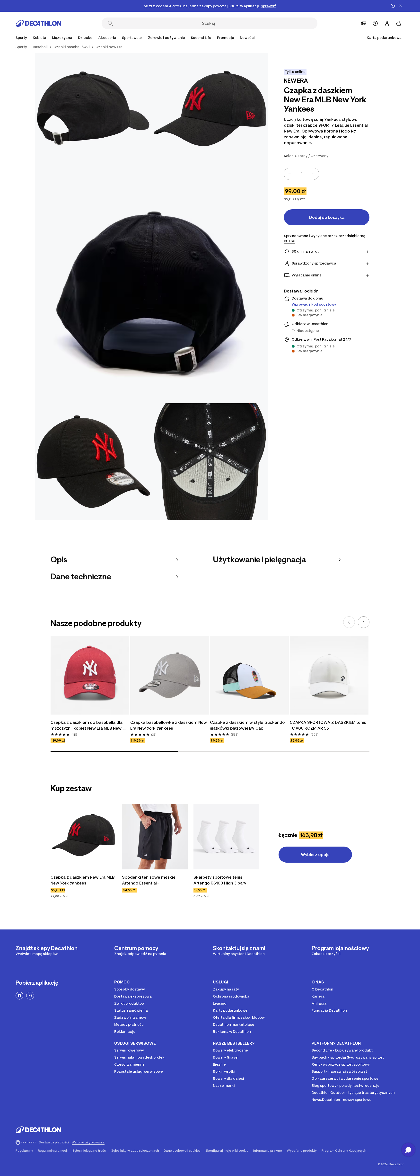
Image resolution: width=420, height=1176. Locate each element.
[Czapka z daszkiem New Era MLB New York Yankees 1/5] (210, 111)
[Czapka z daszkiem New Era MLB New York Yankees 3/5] (151, 286)
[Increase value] (313, 174)
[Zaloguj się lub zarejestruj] (387, 23)
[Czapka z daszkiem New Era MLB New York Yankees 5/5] (210, 461)
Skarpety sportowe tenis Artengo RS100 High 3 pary (219, 880)
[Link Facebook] (19, 995)
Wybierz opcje (315, 854)
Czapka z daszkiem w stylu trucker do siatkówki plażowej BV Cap (248, 725)
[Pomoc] (375, 23)
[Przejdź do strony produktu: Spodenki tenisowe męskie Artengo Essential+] (155, 836)
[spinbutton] (301, 174)
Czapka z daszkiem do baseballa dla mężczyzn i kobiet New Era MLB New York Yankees (87, 725)
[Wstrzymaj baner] (393, 6)
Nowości (247, 37)
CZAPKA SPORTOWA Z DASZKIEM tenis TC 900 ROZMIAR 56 (328, 725)
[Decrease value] (290, 174)
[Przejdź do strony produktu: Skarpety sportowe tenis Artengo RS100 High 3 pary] (226, 836)
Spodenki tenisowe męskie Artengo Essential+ (149, 880)
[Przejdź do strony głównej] (38, 23)
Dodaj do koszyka (326, 217)
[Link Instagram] (30, 995)
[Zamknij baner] (400, 6)
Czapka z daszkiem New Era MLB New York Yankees (83, 880)
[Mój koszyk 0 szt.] (398, 23)
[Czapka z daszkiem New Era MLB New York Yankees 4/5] (93, 461)
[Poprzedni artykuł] (349, 622)
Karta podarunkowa (384, 37)
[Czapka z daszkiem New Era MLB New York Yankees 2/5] (93, 111)
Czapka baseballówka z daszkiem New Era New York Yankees (169, 725)
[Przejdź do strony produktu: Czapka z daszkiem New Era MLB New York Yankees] (83, 836)
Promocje (225, 37)
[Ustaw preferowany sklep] (363, 23)
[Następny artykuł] (363, 622)
